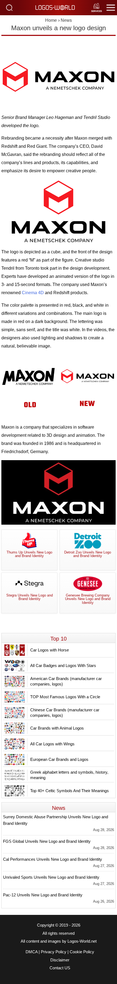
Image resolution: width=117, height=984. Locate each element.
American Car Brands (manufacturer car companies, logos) (66, 681)
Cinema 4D (33, 292)
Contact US (60, 968)
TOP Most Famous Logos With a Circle (65, 696)
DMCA (32, 952)
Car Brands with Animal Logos (57, 728)
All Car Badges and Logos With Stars (63, 665)
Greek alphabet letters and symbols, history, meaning (69, 775)
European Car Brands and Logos (59, 759)
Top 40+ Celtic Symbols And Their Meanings (69, 790)
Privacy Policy (53, 952)
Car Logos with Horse (49, 650)
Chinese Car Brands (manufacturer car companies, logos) (64, 713)
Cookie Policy (82, 952)
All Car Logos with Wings (52, 744)
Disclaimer (59, 960)
